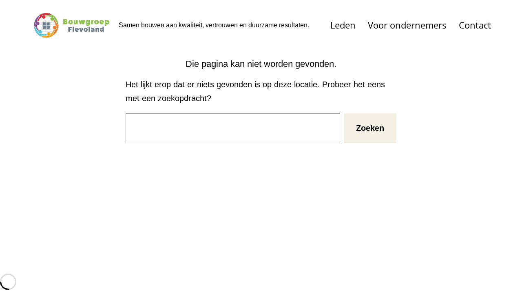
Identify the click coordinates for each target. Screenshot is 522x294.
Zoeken (370, 128)
